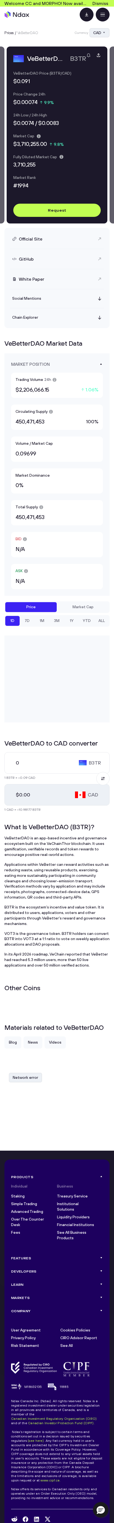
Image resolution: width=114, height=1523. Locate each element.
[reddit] (14, 1519)
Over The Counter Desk (27, 1222)
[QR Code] (87, 14)
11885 (64, 1387)
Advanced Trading (27, 1211)
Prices (9, 33)
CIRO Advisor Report (78, 1337)
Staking (18, 1196)
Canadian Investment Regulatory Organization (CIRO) (54, 1418)
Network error (25, 1077)
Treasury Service (72, 1196)
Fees (15, 1232)
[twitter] (47, 1519)
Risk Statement (25, 1345)
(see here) (36, 1441)
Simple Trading (24, 1203)
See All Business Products (71, 1235)
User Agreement (26, 1330)
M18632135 (33, 1387)
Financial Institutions (75, 1224)
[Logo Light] (16, 14)
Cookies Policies (75, 1330)
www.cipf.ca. (50, 1480)
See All (66, 1345)
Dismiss (100, 3)
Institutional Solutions (68, 1206)
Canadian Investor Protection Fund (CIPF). (61, 1423)
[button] (100, 1509)
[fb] (25, 1519)
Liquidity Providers (73, 1216)
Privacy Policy (23, 1337)
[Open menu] (103, 14)
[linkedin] (36, 1519)
